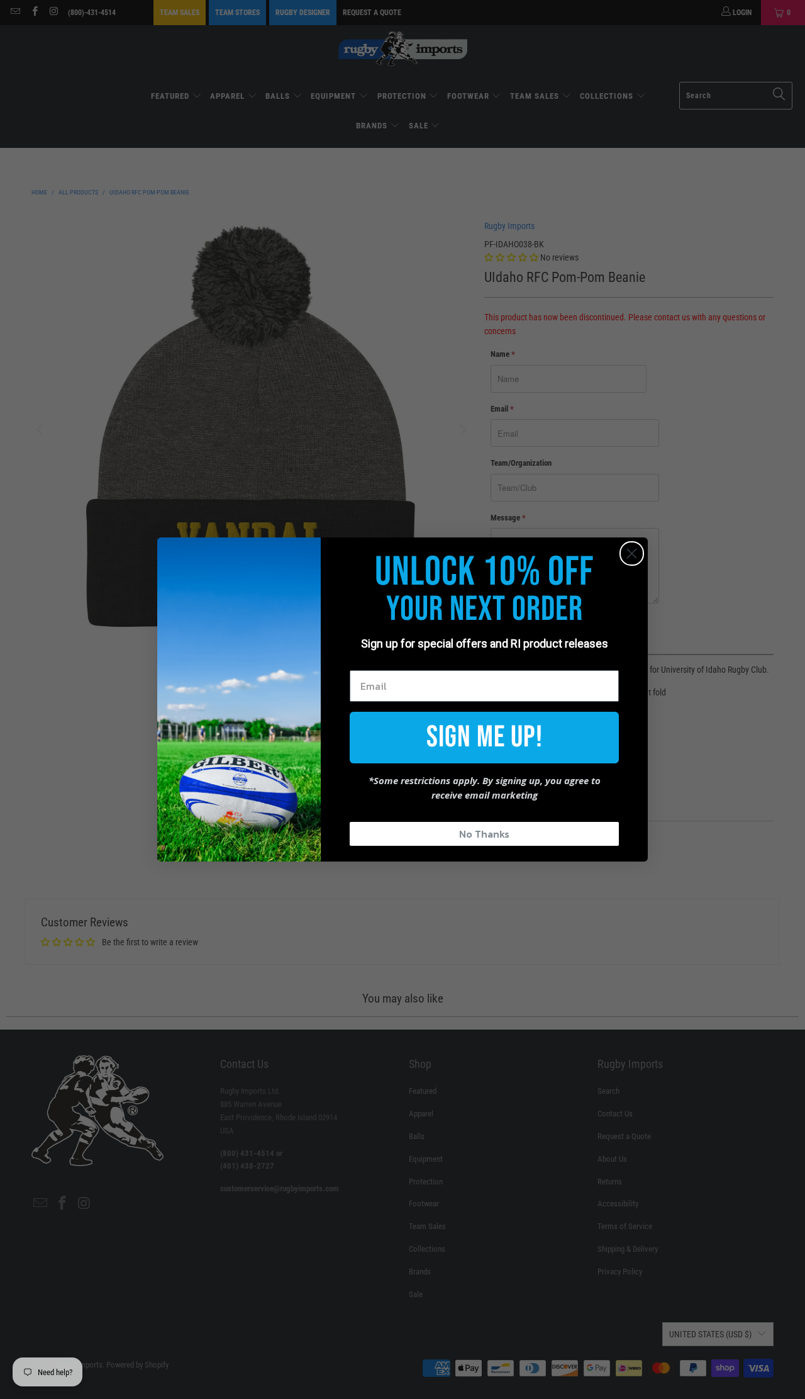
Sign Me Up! (484, 737)
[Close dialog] (632, 553)
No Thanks (484, 833)
